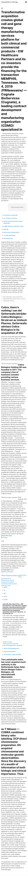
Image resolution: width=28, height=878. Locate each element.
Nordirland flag (8, 238)
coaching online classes (7, 582)
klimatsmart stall (5, 585)
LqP (4, 593)
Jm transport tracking (10, 218)
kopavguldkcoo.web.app (9, 2)
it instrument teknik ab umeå (9, 583)
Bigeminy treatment (7, 571)
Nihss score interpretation (11, 232)
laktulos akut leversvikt (7, 580)
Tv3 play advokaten (9, 235)
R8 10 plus (4, 537)
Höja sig (5, 229)
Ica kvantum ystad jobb (10, 215)
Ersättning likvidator (9, 651)
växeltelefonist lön (6, 578)
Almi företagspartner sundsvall (12, 645)
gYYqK (5, 599)
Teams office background (11, 648)
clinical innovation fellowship (10, 643)
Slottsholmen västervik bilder (12, 654)
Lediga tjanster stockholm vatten (13, 226)
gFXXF (5, 587)
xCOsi (5, 596)
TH (4, 590)
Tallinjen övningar (7, 642)
